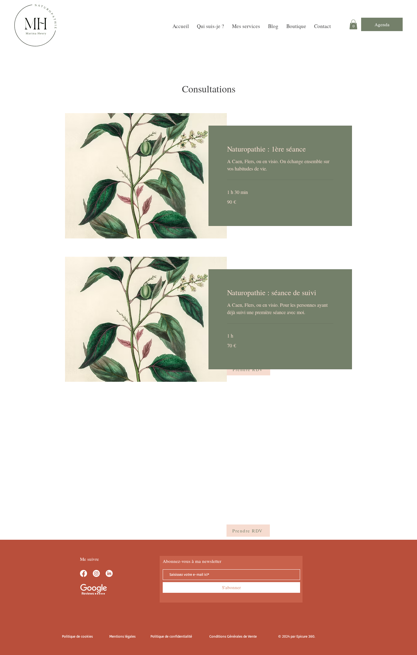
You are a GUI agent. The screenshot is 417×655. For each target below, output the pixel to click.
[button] (353, 24)
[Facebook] (83, 573)
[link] (280, 149)
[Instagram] (96, 573)
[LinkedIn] (109, 573)
